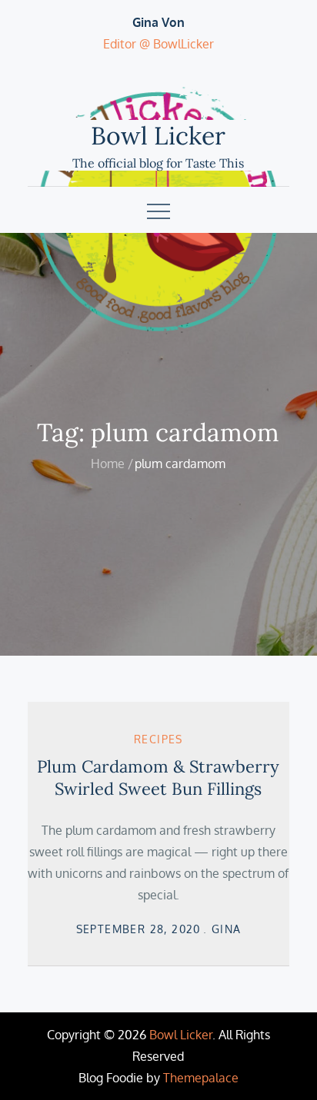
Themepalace (201, 1077)
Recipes (158, 739)
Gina (227, 928)
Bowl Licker (158, 135)
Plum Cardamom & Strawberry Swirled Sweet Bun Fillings (158, 777)
